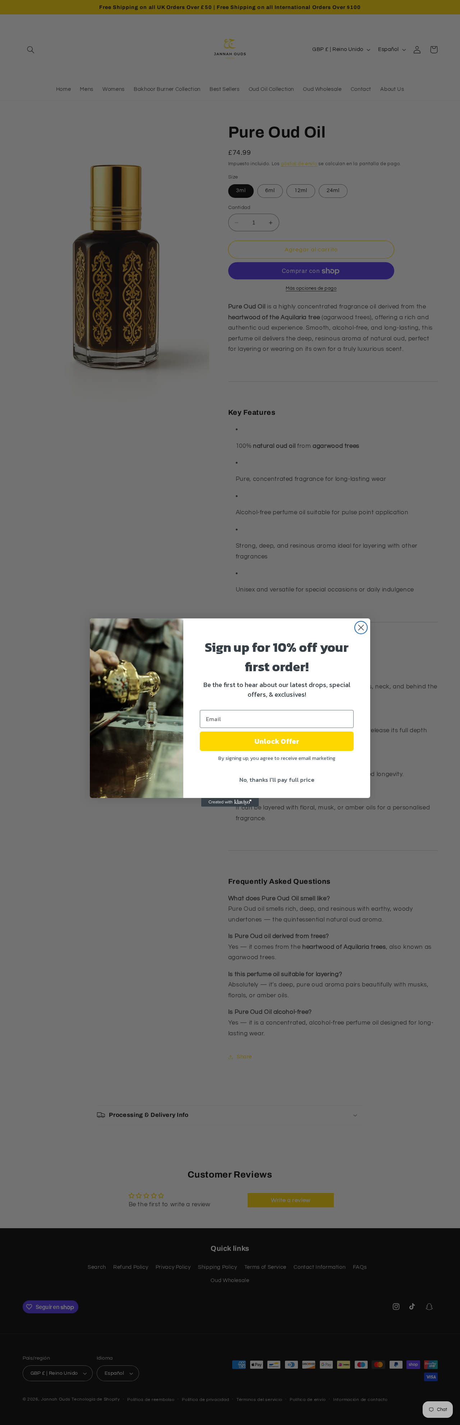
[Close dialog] (361, 627)
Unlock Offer (276, 741)
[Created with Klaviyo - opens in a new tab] (230, 802)
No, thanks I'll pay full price (276, 779)
